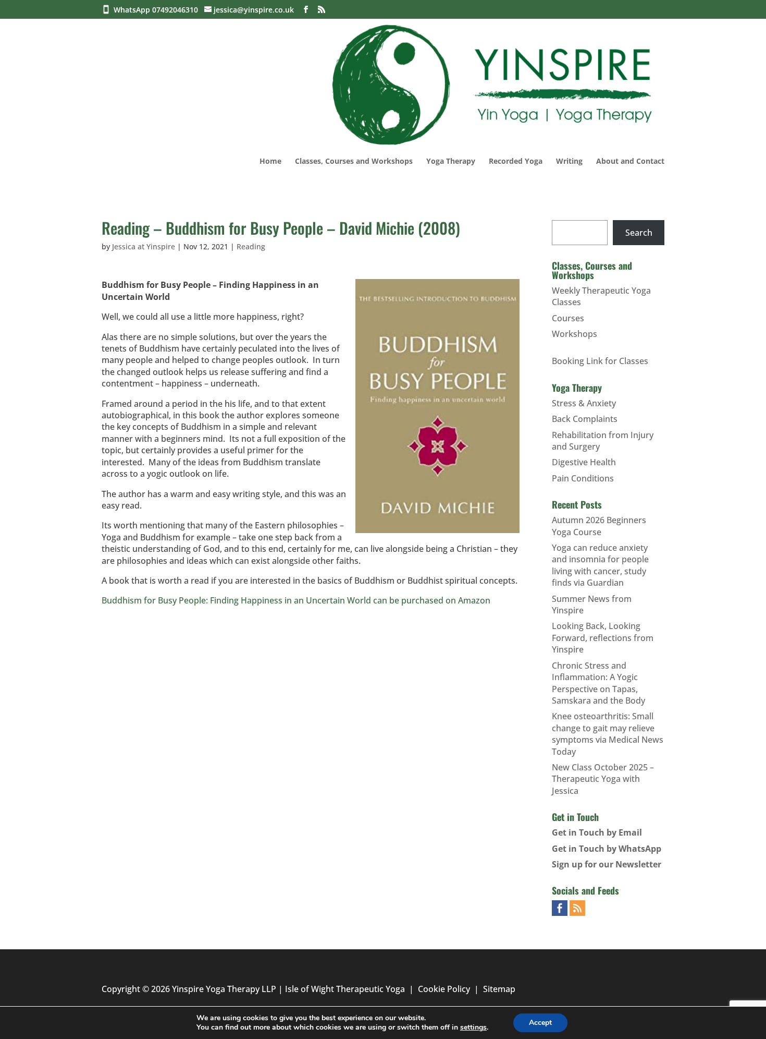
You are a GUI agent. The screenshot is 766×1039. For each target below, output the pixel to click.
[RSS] (321, 10)
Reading (251, 246)
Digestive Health (584, 462)
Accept (540, 1023)
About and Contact (630, 162)
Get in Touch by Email (597, 832)
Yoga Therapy (450, 162)
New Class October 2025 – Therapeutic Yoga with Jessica (603, 779)
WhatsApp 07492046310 (158, 10)
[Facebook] (306, 10)
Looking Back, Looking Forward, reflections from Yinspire (602, 637)
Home (270, 162)
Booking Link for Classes (600, 361)
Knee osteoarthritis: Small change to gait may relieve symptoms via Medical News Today (607, 733)
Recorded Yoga (515, 162)
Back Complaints (584, 419)
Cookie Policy (444, 989)
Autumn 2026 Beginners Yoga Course (599, 525)
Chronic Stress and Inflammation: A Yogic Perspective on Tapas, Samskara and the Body (598, 683)
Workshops (574, 334)
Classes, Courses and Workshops (354, 162)
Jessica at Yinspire (143, 246)
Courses (568, 318)
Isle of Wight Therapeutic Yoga (345, 989)
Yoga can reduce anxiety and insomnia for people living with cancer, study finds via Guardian (600, 565)
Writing (569, 162)
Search (638, 232)
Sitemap (499, 989)
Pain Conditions (583, 478)
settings (473, 1027)
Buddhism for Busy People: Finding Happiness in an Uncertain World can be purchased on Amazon (296, 600)
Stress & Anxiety (584, 403)
